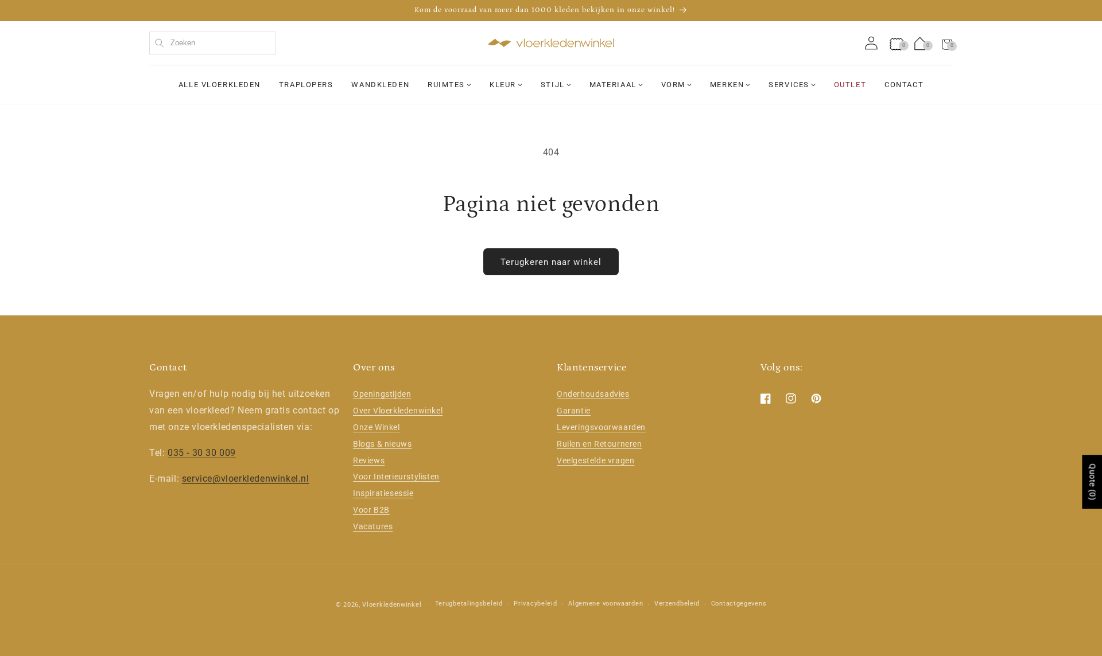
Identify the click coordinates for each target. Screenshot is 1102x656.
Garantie (574, 410)
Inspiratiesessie (383, 493)
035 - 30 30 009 (202, 452)
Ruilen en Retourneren (599, 443)
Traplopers (306, 84)
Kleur (503, 84)
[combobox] (212, 43)
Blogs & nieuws (382, 443)
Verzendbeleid (677, 603)
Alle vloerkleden (220, 84)
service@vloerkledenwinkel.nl (245, 478)
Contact (903, 84)
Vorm (673, 84)
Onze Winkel (376, 427)
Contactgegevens (739, 603)
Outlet (850, 84)
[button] (947, 43)
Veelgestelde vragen (595, 460)
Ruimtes (446, 84)
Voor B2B (371, 509)
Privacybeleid (535, 603)
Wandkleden (380, 84)
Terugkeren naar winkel (551, 262)
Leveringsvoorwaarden (601, 427)
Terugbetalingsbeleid (469, 603)
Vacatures (373, 526)
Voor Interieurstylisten (396, 476)
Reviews (369, 460)
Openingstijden (382, 394)
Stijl (553, 84)
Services (789, 84)
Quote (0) (1092, 481)
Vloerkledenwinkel (391, 604)
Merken (727, 84)
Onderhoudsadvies (593, 394)
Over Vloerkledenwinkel (398, 410)
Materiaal (613, 84)
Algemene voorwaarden (605, 603)
